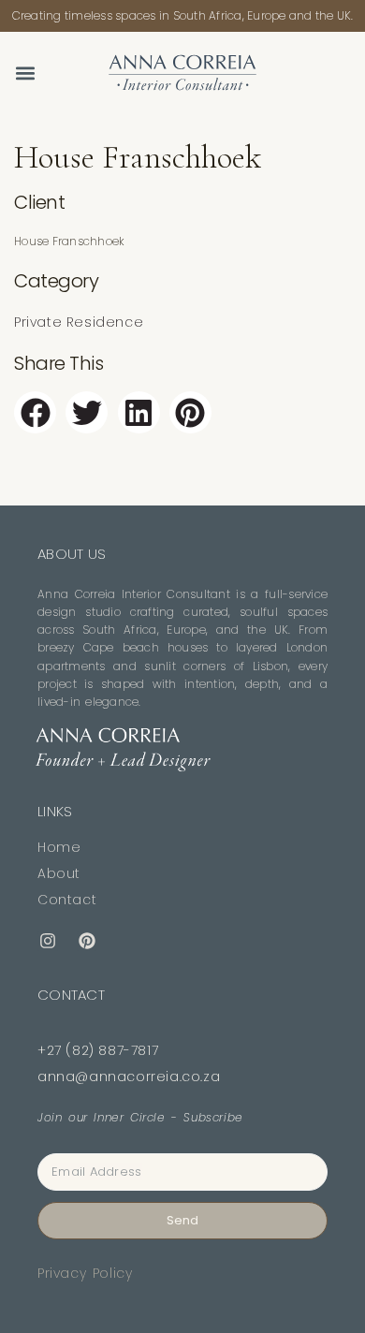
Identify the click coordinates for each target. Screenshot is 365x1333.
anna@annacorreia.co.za (128, 1076)
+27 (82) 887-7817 (97, 1050)
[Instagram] (47, 941)
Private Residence (78, 322)
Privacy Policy (84, 1273)
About (58, 873)
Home (58, 847)
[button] (24, 72)
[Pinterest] (87, 941)
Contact (66, 899)
